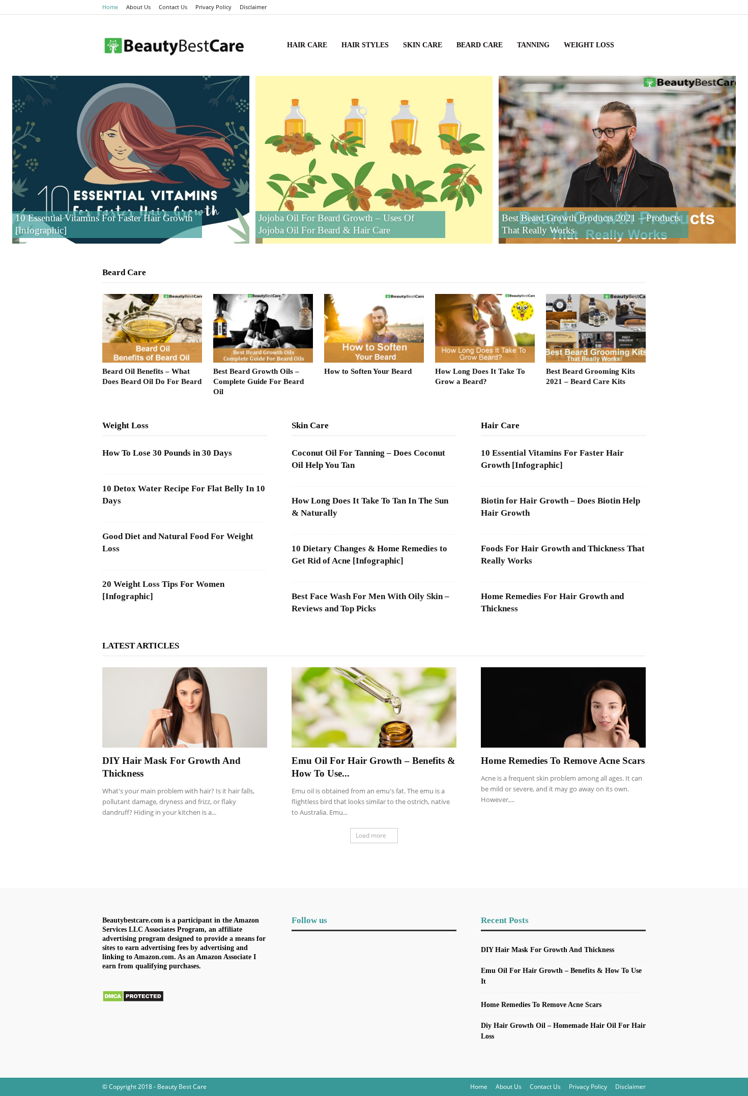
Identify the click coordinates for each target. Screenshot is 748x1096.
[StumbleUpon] (621, 7)
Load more (371, 835)
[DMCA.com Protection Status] (133, 1000)
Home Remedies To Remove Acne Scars (563, 760)
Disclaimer (253, 7)
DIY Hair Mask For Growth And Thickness (547, 950)
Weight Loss (589, 45)
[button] (633, 46)
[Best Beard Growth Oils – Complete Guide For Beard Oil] (263, 328)
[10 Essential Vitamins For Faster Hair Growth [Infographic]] (130, 160)
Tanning (533, 45)
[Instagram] (587, 7)
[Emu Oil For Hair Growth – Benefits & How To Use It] (374, 707)
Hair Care (307, 45)
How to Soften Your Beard (368, 371)
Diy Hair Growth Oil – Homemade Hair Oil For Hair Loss (563, 1031)
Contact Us (173, 7)
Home (110, 7)
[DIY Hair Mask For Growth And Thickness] (184, 707)
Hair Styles (365, 45)
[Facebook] (571, 7)
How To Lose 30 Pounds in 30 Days (167, 453)
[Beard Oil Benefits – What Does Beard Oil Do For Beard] (152, 328)
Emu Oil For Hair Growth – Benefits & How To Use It (561, 976)
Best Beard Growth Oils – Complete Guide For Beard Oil (258, 381)
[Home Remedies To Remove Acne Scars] (563, 707)
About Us (138, 7)
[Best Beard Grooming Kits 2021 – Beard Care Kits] (596, 328)
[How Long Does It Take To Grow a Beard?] (485, 328)
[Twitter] (638, 7)
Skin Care (422, 45)
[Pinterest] (604, 7)
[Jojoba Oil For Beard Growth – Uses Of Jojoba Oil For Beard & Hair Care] (374, 160)
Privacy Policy (213, 7)
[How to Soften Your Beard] (374, 328)
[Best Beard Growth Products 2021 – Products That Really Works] (617, 160)
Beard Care (479, 45)
